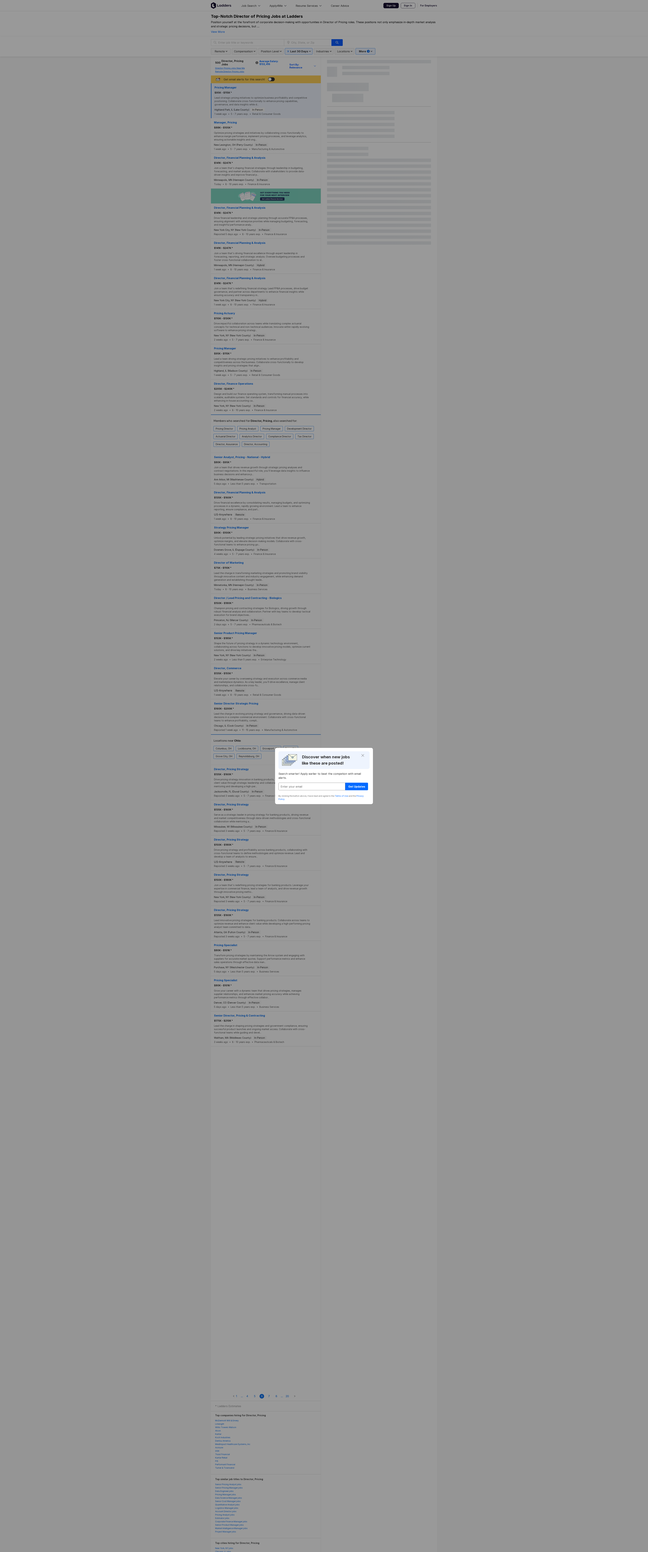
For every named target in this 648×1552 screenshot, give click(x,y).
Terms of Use (341, 796)
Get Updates (356, 786)
